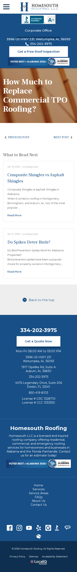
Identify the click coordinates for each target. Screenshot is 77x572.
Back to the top (41, 300)
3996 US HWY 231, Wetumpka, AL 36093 (38, 39)
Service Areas (38, 493)
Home (38, 485)
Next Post (61, 137)
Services (39, 489)
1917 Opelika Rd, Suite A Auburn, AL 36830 (38, 369)
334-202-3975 (41, 44)
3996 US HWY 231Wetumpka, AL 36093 (38, 359)
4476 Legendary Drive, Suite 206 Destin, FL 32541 (38, 385)
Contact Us (39, 505)
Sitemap (33, 556)
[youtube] (28, 527)
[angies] (67, 527)
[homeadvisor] (38, 536)
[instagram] (19, 527)
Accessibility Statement (55, 556)
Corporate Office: (38, 30)
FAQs (39, 497)
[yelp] (38, 527)
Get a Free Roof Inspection (38, 51)
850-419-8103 (38, 393)
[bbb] (57, 527)
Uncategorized (30, 166)
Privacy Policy (17, 556)
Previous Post (19, 137)
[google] (48, 527)
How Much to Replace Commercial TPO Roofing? (35, 95)
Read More (14, 215)
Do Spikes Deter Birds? (28, 242)
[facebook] (9, 527)
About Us (38, 501)
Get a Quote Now (38, 341)
